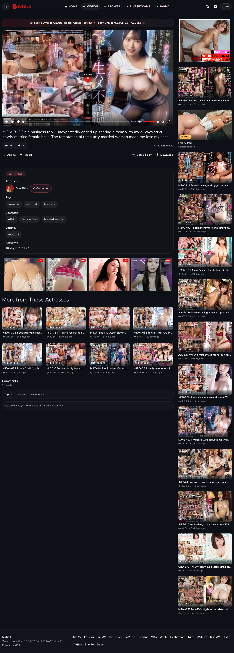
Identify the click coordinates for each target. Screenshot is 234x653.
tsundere (49, 204)
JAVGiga (77, 644)
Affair (11, 219)
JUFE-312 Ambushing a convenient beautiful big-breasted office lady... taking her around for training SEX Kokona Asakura (204, 524)
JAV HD (130, 637)
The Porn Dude (94, 644)
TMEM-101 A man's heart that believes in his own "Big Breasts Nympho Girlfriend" (204, 270)
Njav (191, 637)
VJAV (154, 637)
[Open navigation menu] (6, 6)
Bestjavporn (177, 637)
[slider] (75, 121)
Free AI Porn (185, 143)
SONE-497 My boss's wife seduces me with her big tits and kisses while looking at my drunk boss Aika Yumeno (204, 439)
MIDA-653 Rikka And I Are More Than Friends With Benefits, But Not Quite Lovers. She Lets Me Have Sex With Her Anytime (153, 333)
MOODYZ (13, 234)
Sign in (9, 394)
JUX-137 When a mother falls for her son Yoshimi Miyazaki (204, 355)
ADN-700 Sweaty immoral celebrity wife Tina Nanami (204, 397)
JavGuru (89, 637)
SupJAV (101, 637)
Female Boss (30, 219)
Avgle (164, 637)
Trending (142, 637)
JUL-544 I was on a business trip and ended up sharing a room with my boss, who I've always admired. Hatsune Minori (204, 482)
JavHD (88, 23)
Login (226, 6)
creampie (13, 204)
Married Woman (54, 219)
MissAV (76, 637)
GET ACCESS (133, 23)
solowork (32, 204)
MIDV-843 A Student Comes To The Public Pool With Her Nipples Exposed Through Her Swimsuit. (109, 368)
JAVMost (201, 637)
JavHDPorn (115, 637)
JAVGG (227, 637)
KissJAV (215, 637)
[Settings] (215, 6)
